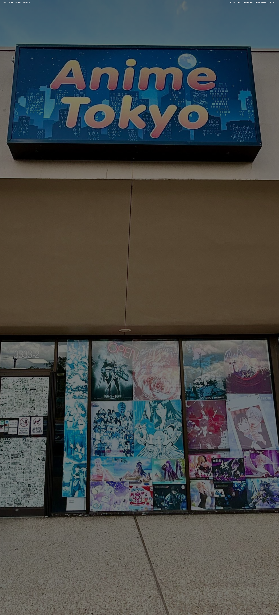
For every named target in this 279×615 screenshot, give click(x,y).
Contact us (26, 2)
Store (4, 2)
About (11, 2)
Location (18, 2)
